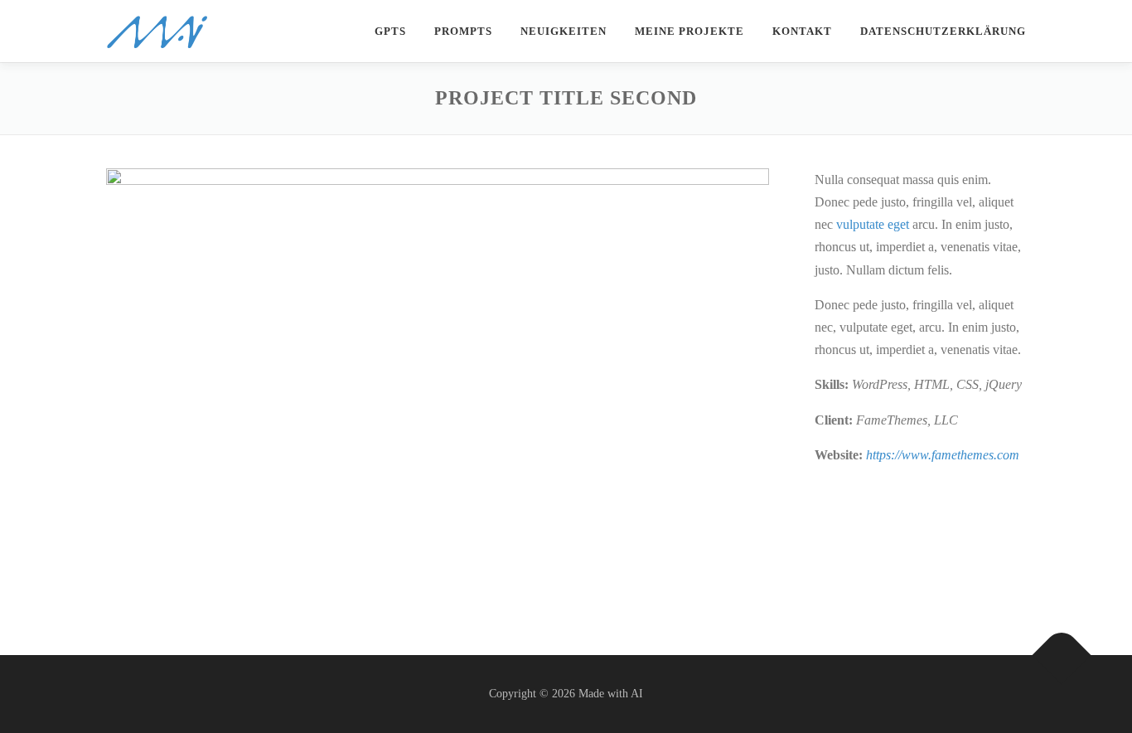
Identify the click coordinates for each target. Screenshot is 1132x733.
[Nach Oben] (1062, 654)
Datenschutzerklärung (943, 31)
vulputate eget (872, 224)
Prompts (463, 31)
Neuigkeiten (563, 31)
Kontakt (802, 31)
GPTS (390, 31)
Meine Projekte (689, 31)
